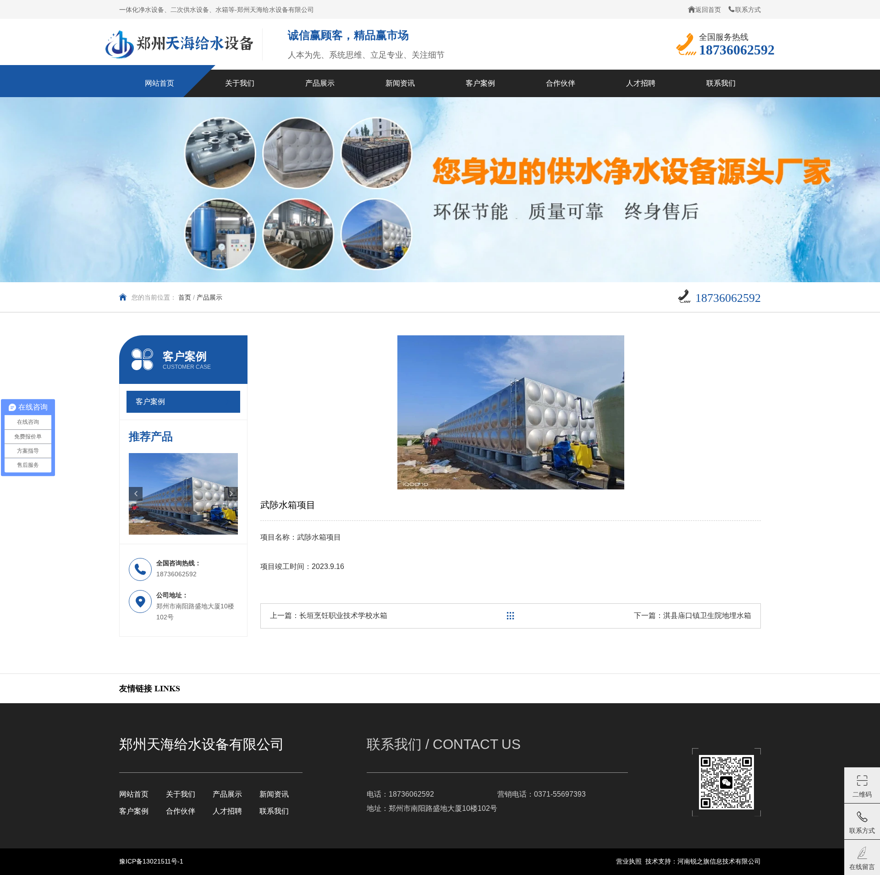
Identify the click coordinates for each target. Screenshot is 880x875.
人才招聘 (227, 811)
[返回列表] (510, 616)
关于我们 (180, 794)
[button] (136, 494)
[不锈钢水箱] (183, 494)
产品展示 (227, 794)
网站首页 (133, 794)
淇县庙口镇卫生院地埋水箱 (707, 615)
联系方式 (748, 9)
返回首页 (708, 9)
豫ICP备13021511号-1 (151, 861)
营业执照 (629, 861)
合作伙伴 (180, 811)
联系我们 (274, 811)
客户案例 (133, 811)
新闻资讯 (274, 794)
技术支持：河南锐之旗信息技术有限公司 (703, 861)
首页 (184, 297)
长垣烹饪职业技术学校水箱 (343, 615)
